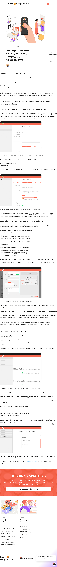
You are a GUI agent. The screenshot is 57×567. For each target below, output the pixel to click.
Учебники (8, 46)
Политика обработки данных (53, 424)
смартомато (18, 3)
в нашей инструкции (32, 461)
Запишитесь (40, 558)
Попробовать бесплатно (28, 489)
